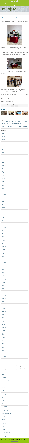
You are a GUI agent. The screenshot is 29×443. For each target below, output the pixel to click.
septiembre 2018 (4, 266)
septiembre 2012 (4, 359)
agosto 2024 (3, 166)
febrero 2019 (3, 259)
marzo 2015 (3, 321)
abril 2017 (3, 288)
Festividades (3, 403)
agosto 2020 (3, 233)
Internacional (3, 407)
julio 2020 (3, 234)
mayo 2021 (3, 220)
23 (16, 368)
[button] (1, 113)
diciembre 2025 (4, 143)
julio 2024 (3, 168)
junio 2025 (3, 152)
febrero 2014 (3, 337)
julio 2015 (3, 315)
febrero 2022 (3, 208)
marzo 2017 (3, 289)
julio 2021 (3, 217)
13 (5, 367)
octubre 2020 (3, 230)
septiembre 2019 (4, 249)
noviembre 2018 (4, 263)
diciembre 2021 (4, 211)
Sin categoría (3, 426)
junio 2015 (3, 317)
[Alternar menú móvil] (27, 7)
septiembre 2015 (4, 314)
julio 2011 (3, 360)
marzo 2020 (3, 240)
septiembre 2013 (4, 344)
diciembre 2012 (4, 356)
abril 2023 (3, 188)
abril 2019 (3, 256)
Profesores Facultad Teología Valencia (7, 417)
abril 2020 (3, 239)
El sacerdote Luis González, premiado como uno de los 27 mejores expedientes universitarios (14, 126)
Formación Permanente (5, 404)
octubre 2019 (3, 247)
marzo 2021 (3, 223)
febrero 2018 (3, 275)
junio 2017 (3, 285)
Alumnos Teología (4, 377)
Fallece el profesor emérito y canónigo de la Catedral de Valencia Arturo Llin (12, 127)
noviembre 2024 (4, 162)
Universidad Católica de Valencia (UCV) (7, 430)
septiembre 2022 (4, 198)
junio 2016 (3, 301)
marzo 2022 (3, 207)
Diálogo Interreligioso (4, 397)
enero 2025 (3, 159)
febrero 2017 (3, 291)
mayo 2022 (3, 204)
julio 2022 (3, 201)
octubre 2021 (3, 214)
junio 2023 (3, 185)
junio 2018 (3, 269)
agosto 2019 (3, 250)
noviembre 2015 (4, 311)
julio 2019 (3, 252)
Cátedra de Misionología (5, 384)
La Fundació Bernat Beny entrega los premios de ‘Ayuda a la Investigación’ (11, 123)
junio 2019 (3, 253)
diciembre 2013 (4, 340)
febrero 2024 (3, 175)
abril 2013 (3, 350)
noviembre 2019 (4, 246)
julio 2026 (3, 133)
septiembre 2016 (4, 298)
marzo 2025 (3, 156)
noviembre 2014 (4, 327)
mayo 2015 (3, 318)
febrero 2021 (3, 224)
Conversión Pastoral (4, 391)
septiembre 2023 (4, 182)
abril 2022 (3, 205)
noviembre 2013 (4, 341)
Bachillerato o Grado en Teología (6, 381)
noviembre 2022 (4, 195)
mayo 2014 (3, 333)
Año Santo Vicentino (4, 378)
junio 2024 (3, 169)
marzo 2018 (3, 273)
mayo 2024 (3, 171)
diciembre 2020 (4, 227)
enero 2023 (3, 192)
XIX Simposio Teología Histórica (6, 432)
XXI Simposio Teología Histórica (6, 436)
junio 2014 (3, 331)
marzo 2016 (3, 305)
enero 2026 (3, 142)
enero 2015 (3, 324)
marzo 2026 (3, 139)
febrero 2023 (3, 191)
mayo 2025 (3, 153)
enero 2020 (3, 243)
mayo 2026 (3, 136)
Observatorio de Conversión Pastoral (6, 413)
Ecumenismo (3, 400)
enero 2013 (3, 354)
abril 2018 (3, 272)
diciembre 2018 (4, 262)
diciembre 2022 (4, 194)
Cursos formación (4, 394)
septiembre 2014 (4, 330)
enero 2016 (3, 308)
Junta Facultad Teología (5, 410)
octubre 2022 (3, 197)
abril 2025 (3, 155)
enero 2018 (3, 276)
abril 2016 (3, 304)
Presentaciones (4, 416)
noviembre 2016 (4, 295)
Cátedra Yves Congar (4, 387)
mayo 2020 (3, 237)
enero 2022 (3, 210)
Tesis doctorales (4, 429)
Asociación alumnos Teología (5, 380)
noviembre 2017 (4, 279)
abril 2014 (3, 334)
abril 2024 (3, 172)
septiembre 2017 (4, 282)
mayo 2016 (3, 302)
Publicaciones (3, 419)
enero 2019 (3, 260)
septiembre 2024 (4, 165)
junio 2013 (3, 347)
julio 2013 (3, 346)
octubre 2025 (3, 146)
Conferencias (3, 390)
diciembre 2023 (4, 178)
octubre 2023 (3, 181)
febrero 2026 (3, 140)
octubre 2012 (3, 357)
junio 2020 (3, 236)
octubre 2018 (3, 265)
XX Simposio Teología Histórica (6, 435)
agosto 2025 (3, 149)
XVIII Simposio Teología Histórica (6, 433)
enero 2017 (3, 292)
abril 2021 (3, 221)
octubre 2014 (3, 328)
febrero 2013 (3, 353)
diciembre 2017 (4, 278)
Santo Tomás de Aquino (5, 423)
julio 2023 (3, 184)
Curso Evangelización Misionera (6, 393)
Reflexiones (3, 420)
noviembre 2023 (4, 179)
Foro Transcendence (4, 406)
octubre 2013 (3, 343)
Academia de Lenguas (4, 374)
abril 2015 (3, 320)
